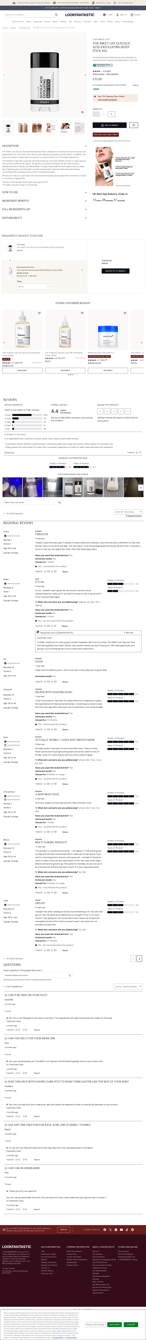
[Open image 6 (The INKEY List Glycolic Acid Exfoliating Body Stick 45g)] (80, 128)
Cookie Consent (8, 1268)
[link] (121, 14)
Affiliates (95, 1273)
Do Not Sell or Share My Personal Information (15, 1272)
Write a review (98, 74)
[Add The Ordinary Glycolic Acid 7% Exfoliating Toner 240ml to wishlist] (39, 313)
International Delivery (49, 1265)
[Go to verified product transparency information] (103, 65)
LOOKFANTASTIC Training (127, 1260)
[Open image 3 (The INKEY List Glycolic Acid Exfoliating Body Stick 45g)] (37, 128)
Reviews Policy (72, 1265)
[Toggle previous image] (4, 75)
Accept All (131, 1324)
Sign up (63, 1230)
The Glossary (97, 1254)
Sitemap (95, 1279)
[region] (73, 1325)
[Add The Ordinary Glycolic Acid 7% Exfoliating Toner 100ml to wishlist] (82, 313)
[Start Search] (56, 14)
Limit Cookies (114, 1324)
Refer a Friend (97, 1282)
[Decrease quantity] (96, 114)
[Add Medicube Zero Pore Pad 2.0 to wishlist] (125, 313)
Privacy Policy (72, 1254)
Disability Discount (99, 1268)
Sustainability (72, 1262)
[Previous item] (4, 342)
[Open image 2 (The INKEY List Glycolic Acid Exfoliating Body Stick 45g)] (22, 128)
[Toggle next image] (85, 75)
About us (95, 1251)
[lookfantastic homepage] (79, 14)
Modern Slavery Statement (77, 1260)
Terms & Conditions (74, 1251)
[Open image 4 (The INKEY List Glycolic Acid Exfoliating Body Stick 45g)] (51, 128)
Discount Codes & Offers (102, 1265)
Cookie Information (74, 1257)
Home (5, 28)
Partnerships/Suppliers (101, 1276)
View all (135, 85)
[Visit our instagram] (116, 1229)
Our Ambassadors (99, 1271)
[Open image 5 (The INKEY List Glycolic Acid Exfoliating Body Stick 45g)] (65, 128)
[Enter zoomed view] (82, 112)
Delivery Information (49, 1262)
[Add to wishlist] (133, 125)
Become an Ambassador (102, 1287)
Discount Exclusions (48, 1257)
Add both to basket (115, 271)
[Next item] (142, 342)
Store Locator (123, 1251)
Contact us (45, 1268)
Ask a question (112, 74)
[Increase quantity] (111, 114)
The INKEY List (24, 28)
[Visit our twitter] (110, 1229)
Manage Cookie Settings (95, 1324)
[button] (115, 65)
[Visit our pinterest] (132, 1229)
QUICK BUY (22, 370)
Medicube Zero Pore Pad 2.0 (101, 353)
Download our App (48, 1254)
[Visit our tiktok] (127, 1229)
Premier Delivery (47, 1271)
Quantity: (98, 109)
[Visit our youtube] (121, 1229)
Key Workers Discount (100, 1285)
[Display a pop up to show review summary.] (21, 363)
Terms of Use (71, 1338)
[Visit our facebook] (105, 1229)
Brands (13, 28)
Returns (44, 1260)
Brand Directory (98, 1257)
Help (43, 1251)
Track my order (47, 1273)
